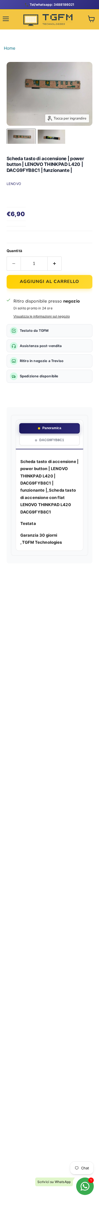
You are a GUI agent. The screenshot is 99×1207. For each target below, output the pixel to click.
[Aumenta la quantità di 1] (55, 263)
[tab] (49, 428)
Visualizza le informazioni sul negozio (41, 316)
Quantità (14, 251)
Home (10, 48)
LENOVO (14, 184)
